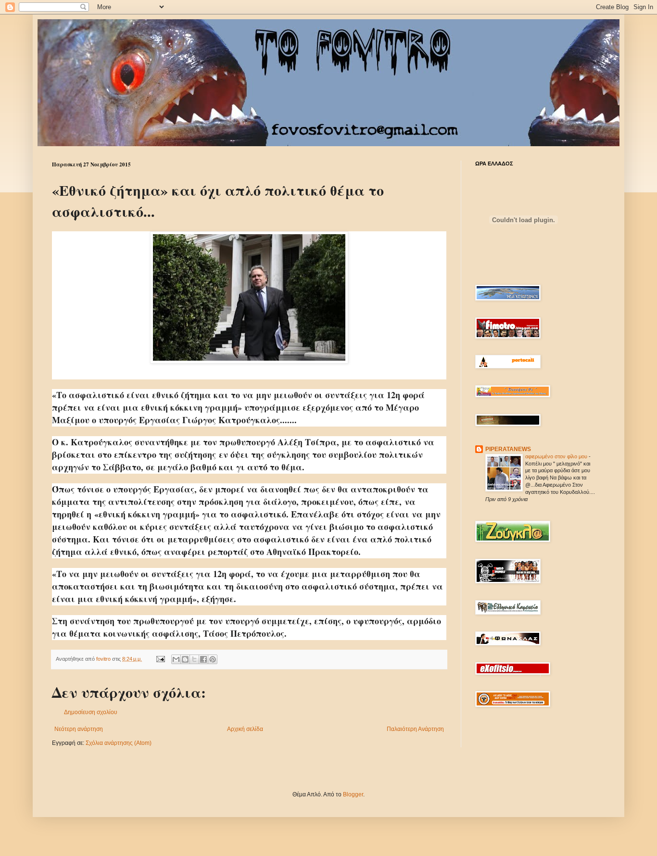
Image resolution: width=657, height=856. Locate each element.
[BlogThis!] (185, 659)
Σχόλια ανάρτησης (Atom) (119, 743)
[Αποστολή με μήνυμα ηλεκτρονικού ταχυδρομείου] (176, 659)
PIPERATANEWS (508, 449)
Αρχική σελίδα (245, 729)
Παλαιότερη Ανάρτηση (415, 729)
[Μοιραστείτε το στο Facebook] (203, 659)
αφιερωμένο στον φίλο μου (557, 456)
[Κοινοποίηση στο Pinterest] (212, 659)
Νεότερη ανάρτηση (78, 729)
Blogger (353, 794)
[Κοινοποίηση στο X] (194, 659)
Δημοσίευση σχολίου (90, 712)
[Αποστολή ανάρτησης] (160, 659)
